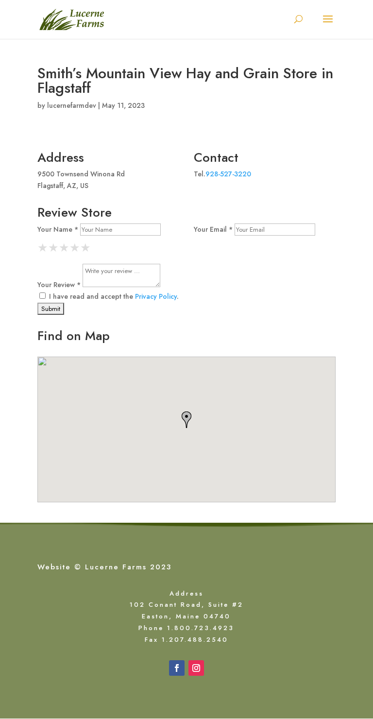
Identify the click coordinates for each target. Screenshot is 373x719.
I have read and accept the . (113, 296)
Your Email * (213, 229)
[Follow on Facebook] (177, 668)
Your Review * (59, 285)
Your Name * (57, 229)
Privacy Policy (156, 296)
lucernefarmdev (71, 105)
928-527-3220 (228, 174)
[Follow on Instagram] (196, 668)
